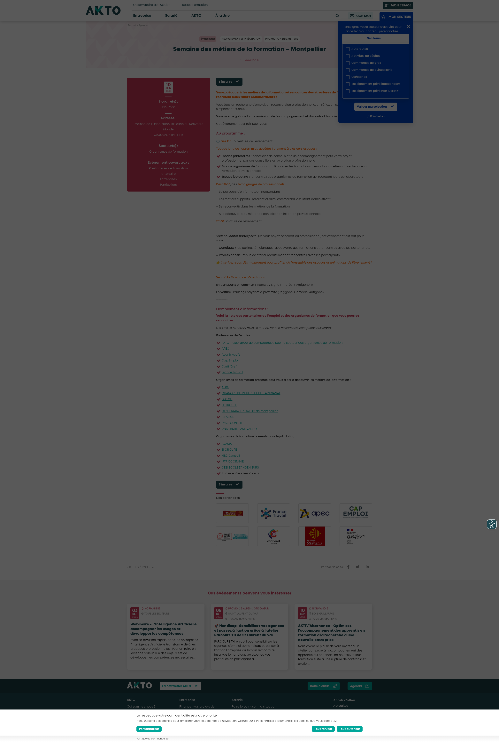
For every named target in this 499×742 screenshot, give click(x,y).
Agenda (143, 25)
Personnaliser (149, 729)
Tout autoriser (349, 729)
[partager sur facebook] (348, 567)
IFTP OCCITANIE (233, 461)
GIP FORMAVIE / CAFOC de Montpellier (250, 411)
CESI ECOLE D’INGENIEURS (240, 467)
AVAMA (227, 444)
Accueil (132, 25)
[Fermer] (408, 27)
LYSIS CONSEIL (232, 423)
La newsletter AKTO (176, 686)
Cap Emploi (230, 360)
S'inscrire (225, 82)
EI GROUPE (229, 405)
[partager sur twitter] (358, 567)
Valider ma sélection (372, 106)
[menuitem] (374, 49)
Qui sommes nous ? (141, 706)
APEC (225, 348)
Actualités (340, 706)
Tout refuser (323, 729)
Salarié (237, 700)
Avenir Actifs (231, 354)
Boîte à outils (319, 686)
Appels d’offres (344, 700)
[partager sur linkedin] (367, 567)
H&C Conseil (231, 456)
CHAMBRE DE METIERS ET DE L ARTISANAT (251, 393)
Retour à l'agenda (141, 567)
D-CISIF (227, 399)
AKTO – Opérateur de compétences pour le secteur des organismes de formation (282, 343)
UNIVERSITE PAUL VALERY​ (239, 429)
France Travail (232, 372)
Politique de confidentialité (152, 739)
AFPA (225, 387)
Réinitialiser (377, 116)
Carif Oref (229, 366)
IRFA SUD (228, 417)
